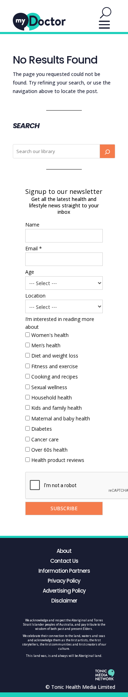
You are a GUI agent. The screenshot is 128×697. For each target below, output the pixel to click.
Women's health (50, 335)
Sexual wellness (49, 387)
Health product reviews (57, 460)
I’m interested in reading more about (59, 323)
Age (29, 271)
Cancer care (45, 439)
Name (32, 224)
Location (35, 295)
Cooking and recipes (54, 376)
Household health (51, 397)
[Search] (107, 151)
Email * (33, 248)
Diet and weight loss (54, 355)
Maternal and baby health (60, 418)
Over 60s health (49, 449)
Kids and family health (56, 407)
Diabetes (41, 428)
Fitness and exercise (54, 366)
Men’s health (45, 345)
